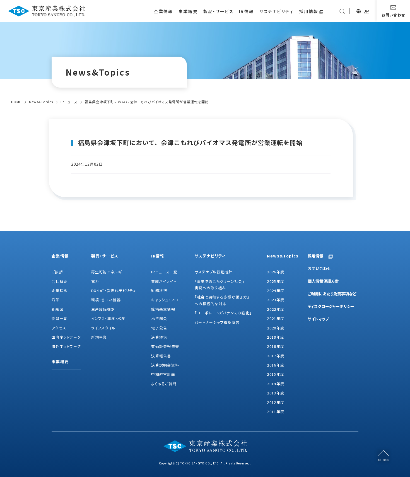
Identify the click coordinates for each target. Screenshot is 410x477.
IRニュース (69, 101)
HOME (16, 101)
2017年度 (275, 355)
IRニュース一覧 (164, 271)
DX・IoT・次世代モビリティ (113, 290)
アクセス (59, 328)
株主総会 (159, 318)
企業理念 (59, 290)
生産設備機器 (103, 309)
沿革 (56, 299)
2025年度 (275, 281)
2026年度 (275, 271)
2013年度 (275, 393)
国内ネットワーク (66, 337)
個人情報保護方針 (323, 281)
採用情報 (308, 11)
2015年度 (275, 374)
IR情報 (246, 11)
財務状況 (159, 290)
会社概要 (59, 281)
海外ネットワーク (66, 346)
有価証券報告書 (165, 346)
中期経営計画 (163, 374)
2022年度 (275, 309)
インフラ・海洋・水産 (108, 318)
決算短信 (159, 337)
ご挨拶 (57, 271)
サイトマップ (318, 319)
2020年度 (275, 328)
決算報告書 (161, 355)
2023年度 (275, 299)
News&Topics (41, 101)
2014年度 (275, 383)
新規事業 (99, 337)
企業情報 (163, 11)
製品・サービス (218, 11)
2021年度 (275, 318)
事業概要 (188, 11)
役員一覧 (59, 318)
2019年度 (275, 337)
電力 (95, 281)
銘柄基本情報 (163, 309)
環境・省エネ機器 (106, 299)
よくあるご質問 (164, 383)
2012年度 (275, 402)
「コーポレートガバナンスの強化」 (223, 312)
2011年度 (275, 411)
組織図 (58, 309)
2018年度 (275, 346)
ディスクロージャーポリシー (331, 306)
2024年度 (275, 290)
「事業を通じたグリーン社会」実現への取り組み (220, 284)
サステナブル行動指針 (214, 271)
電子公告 (159, 328)
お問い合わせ (319, 268)
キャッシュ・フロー (166, 299)
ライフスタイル (103, 328)
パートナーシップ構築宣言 (217, 322)
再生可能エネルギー (108, 271)
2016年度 (275, 365)
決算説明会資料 (165, 365)
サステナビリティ (276, 11)
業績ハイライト (163, 281)
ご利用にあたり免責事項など (332, 294)
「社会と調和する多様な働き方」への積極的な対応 (222, 300)
